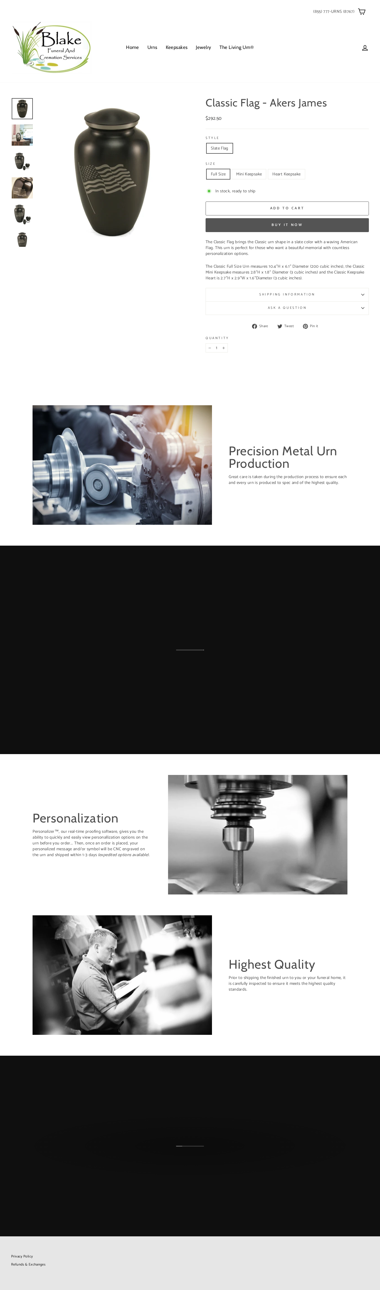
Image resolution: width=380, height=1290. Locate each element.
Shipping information (287, 294)
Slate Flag (219, 148)
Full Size (218, 174)
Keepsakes (177, 47)
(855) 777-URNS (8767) (333, 11)
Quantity (217, 338)
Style (212, 138)
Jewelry (203, 47)
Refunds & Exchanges (28, 1264)
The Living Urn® (236, 47)
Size (211, 164)
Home (132, 47)
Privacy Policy (22, 1256)
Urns (152, 47)
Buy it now (287, 225)
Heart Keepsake (286, 174)
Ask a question (287, 307)
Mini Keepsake (249, 174)
